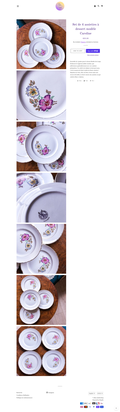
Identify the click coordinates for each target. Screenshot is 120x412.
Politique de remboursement (24, 398)
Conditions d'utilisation (23, 395)
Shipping (83, 42)
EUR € (99, 393)
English (91, 393)
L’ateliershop (100, 398)
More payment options (93, 55)
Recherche (19, 392)
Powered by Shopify (98, 400)
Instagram (51, 392)
